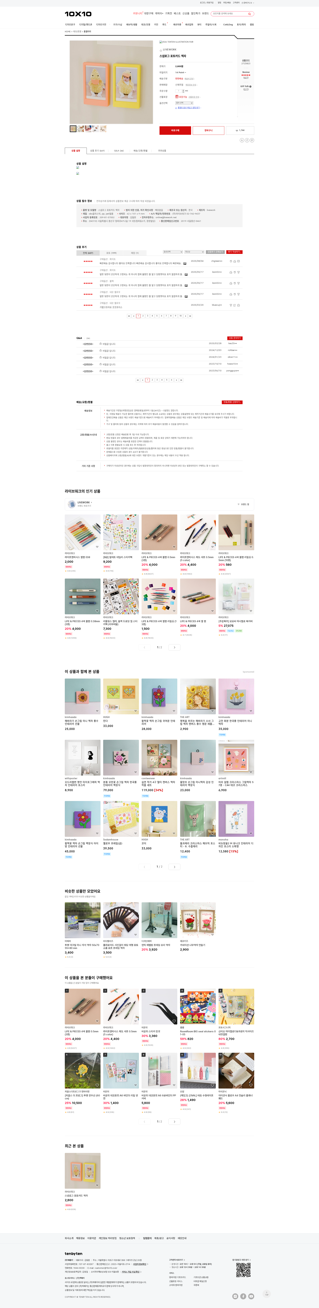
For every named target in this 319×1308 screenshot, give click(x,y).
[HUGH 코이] (159, 826)
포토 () (111, 253)
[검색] (249, 13)
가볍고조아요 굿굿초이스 (111, 307)
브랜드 (205, 13)
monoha (223, 839)
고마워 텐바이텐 (175, 1285)
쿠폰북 (196, 1285)
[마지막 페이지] (190, 316)
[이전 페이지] (134, 316)
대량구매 (148, 13)
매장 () (135, 253)
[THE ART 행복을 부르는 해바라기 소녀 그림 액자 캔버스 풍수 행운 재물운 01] (198, 705)
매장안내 (182, 1238)
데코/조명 (77, 32)
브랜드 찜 (243, 505)
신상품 (185, 13)
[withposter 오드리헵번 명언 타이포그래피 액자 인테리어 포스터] (83, 766)
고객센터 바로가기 (176, 1260)
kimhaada (70, 717)
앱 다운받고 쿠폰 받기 (240, 1260)
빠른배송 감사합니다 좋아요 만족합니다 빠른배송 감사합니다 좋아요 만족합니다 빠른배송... (141, 263)
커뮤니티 (137, 13)
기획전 (168, 13)
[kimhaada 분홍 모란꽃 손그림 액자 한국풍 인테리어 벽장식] (121, 769)
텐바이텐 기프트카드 (177, 1277)
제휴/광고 (159, 1238)
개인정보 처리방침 (108, 1238)
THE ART (185, 717)
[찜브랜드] (161, 50)
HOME (68, 32)
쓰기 (246, 89)
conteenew (148, 778)
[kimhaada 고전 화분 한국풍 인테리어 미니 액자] (236, 707)
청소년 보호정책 (127, 1238)
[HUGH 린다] (121, 704)
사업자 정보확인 (139, 1264)
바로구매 (175, 130)
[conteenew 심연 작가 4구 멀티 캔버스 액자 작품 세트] (159, 769)
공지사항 (170, 1238)
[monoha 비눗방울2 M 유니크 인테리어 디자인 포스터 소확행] (236, 827)
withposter (71, 778)
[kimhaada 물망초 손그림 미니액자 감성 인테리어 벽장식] (198, 766)
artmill (222, 778)
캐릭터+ (159, 13)
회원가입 (210, 3)
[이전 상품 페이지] (145, 647)
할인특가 (195, 13)
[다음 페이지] (185, 316)
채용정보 (80, 1238)
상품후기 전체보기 (215, 252)
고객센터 (236, 3)
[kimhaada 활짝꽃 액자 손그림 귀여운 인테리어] (159, 705)
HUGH (106, 717)
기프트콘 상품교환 (201, 1277)
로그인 (202, 3)
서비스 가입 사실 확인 (130, 1272)
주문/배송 (227, 3)
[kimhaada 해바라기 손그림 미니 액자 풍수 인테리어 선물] (83, 705)
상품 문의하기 (235, 338)
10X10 (78, 14)
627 (246, 78)
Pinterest (252, 140)
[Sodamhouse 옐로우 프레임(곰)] (121, 828)
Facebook (247, 140)
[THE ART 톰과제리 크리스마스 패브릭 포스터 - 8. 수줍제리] (198, 830)
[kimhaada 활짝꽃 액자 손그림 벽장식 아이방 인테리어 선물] (83, 830)
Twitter (242, 140)
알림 (219, 3)
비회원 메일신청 (200, 1281)
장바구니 (247, 3)
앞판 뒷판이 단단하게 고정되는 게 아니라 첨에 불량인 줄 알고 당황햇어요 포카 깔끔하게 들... (142, 274)
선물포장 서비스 (175, 1281)
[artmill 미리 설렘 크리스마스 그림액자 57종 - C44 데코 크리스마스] (236, 766)
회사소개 (69, 1238)
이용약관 (91, 1238)
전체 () (88, 253)
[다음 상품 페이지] (174, 647)
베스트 (177, 13)
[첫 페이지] (129, 316)
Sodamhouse (110, 839)
